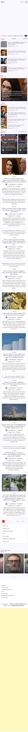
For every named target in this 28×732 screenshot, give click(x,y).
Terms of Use (5, 541)
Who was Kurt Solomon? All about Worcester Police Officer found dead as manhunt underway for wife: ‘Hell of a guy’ (17, 60)
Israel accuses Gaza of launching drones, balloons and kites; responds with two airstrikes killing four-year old (14, 426)
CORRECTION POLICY (7, 531)
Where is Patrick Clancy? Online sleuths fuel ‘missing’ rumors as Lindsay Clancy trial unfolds (17, 52)
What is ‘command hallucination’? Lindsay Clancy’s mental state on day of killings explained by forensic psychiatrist (17, 43)
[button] (22, 2)
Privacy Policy (5, 536)
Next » (23, 521)
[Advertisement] (14, 19)
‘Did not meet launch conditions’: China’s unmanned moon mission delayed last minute (14, 383)
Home (3, 533)
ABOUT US (4, 526)
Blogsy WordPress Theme (18, 605)
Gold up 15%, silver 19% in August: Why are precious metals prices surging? (16, 120)
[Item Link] (4, 44)
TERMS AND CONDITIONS (8, 538)
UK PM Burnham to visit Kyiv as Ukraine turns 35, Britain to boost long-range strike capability (14, 454)
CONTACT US (5, 528)
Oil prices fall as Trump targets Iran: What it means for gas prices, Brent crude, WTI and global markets (16, 125)
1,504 (18, 521)
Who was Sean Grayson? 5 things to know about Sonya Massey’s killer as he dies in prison (17, 68)
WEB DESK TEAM (12, 184)
